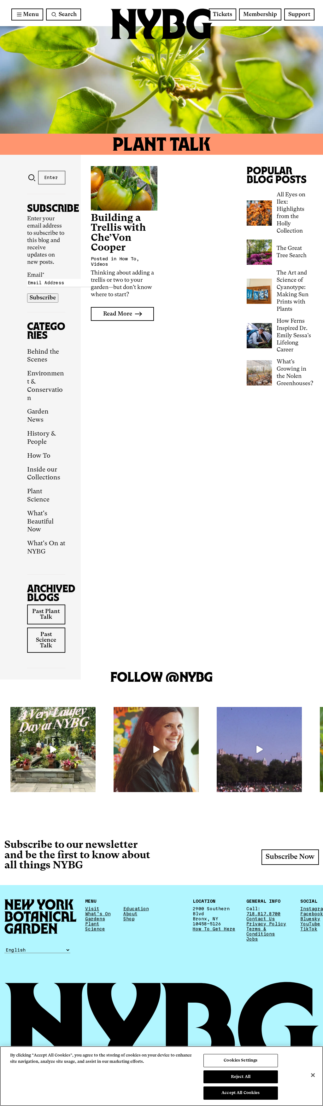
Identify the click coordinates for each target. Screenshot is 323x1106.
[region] (161, 1076)
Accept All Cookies (240, 1093)
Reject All (240, 1077)
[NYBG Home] (161, 24)
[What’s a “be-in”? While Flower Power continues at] (259, 749)
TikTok (308, 928)
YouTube (310, 923)
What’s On (98, 913)
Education (136, 908)
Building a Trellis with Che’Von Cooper (118, 233)
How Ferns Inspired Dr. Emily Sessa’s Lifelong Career (294, 335)
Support (299, 14)
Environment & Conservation (45, 386)
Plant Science (38, 496)
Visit (92, 908)
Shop (129, 918)
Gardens (95, 918)
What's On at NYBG (46, 548)
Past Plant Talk (46, 614)
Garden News (38, 416)
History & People (41, 438)
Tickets (222, 14)
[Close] (313, 1075)
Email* (35, 275)
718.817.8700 (263, 913)
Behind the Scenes (43, 356)
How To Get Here (214, 928)
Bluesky (310, 918)
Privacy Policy (266, 923)
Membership (260, 14)
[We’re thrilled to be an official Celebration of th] (53, 749)
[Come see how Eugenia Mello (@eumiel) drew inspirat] (156, 749)
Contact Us (260, 918)
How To (38, 456)
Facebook (311, 913)
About (130, 913)
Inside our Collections (43, 474)
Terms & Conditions (260, 931)
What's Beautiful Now (40, 522)
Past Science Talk (46, 640)
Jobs (252, 938)
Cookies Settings (240, 1060)
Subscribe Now (290, 857)
